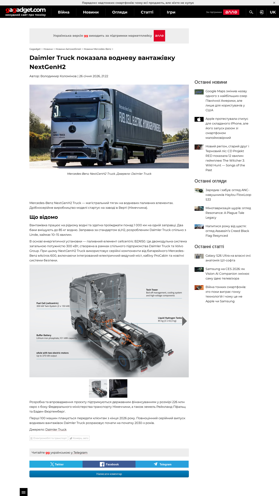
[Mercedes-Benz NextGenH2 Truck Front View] (109, 321)
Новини (91, 12)
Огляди (119, 12)
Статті (147, 12)
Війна (63, 12)
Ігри (171, 12)
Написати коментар (109, 473)
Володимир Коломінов (58, 76)
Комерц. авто (80, 438)
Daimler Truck (56, 429)
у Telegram (79, 452)
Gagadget (25, 12)
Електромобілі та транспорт (50, 438)
